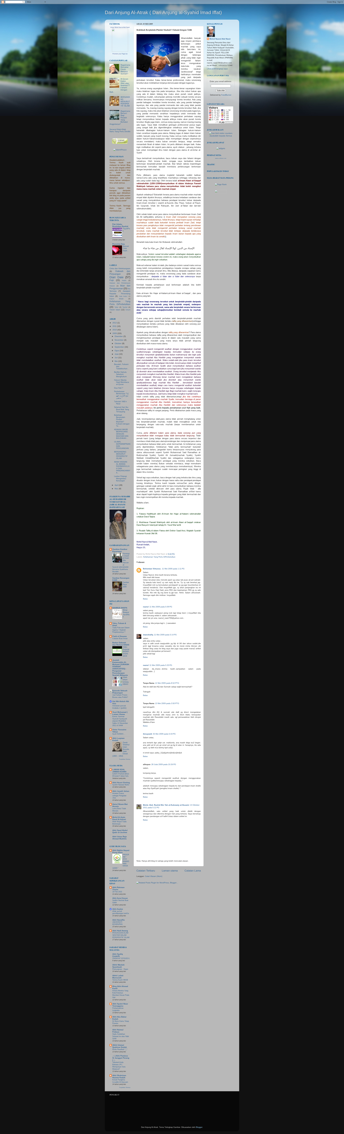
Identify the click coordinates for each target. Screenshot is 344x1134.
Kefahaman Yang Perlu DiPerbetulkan (159, 557)
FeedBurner (226, 95)
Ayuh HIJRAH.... (118, 734)
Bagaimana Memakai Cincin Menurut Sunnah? (125, 69)
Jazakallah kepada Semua (220, 136)
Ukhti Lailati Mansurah (117, 977)
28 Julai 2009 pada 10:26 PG (163, 764)
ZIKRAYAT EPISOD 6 (120, 958)
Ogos (117, 351)
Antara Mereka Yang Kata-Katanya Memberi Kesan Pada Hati (120, 994)
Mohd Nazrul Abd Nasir (220, 39)
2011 (114, 326)
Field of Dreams (119, 636)
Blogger (199, 1127)
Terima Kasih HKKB (120, 980)
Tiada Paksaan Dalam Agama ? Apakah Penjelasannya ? (121, 630)
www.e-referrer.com (220, 158)
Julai (117, 354)
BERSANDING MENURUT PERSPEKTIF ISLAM (125, 101)
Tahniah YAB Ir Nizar (120, 403)
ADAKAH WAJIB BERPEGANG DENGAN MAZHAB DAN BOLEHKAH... (121, 433)
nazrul (146, 607)
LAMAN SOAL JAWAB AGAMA (119, 771)
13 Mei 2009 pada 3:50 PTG (167, 703)
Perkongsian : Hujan (120, 969)
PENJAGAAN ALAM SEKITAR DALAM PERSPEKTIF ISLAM (120, 935)
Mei (116, 361)
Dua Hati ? (118, 388)
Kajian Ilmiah (116, 299)
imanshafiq (148, 635)
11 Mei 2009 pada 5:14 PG (165, 635)
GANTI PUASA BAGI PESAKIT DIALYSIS (120, 775)
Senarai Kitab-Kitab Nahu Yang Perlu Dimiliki (120, 130)
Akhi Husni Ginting (121, 783)
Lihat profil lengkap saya (217, 69)
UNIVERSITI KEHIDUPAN (117, 923)
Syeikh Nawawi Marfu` (121, 785)
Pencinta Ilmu (118, 244)
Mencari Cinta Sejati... (126, 248)
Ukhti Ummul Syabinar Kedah (119, 1046)
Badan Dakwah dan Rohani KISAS (120, 644)
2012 (114, 323)
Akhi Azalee (117, 909)
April (117, 485)
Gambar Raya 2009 (126, 584)
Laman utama (170, 870)
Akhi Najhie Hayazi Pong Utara (120, 851)
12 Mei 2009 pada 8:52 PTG (167, 683)
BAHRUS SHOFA (119, 608)
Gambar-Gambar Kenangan (119, 550)
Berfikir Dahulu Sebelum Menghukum (120, 374)
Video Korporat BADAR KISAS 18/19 (126, 651)
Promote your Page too (120, 54)
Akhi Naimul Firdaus (117, 1031)
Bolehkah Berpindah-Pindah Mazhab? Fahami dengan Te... (122, 420)
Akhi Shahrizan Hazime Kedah (119, 1076)
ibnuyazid (147, 734)
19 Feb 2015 (117, 892)
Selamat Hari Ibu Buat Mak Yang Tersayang (121, 409)
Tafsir (116, 307)
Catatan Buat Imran (120, 638)
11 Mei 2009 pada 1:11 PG (173, 569)
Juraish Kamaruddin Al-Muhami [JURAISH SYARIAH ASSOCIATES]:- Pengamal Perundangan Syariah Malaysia (120, 667)
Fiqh (112, 280)
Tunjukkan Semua (124, 759)
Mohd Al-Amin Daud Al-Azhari (119, 818)
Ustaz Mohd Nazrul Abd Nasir (120, 27)
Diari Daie (116, 277)
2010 (114, 330)
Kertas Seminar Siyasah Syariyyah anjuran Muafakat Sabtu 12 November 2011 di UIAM (120, 720)
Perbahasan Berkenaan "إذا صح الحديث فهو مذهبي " (121, 394)
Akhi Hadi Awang (120, 931)
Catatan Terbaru (145, 870)
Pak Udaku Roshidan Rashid (120, 225)
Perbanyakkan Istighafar (117, 1009)
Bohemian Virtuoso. (152, 569)
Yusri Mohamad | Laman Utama (120, 713)
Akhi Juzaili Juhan (120, 791)
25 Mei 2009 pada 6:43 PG (164, 734)
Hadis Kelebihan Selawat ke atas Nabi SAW (120, 1036)
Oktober (118, 343)
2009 (114, 333)
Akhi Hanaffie (118, 920)
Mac (117, 489)
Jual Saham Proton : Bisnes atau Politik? (120, 696)
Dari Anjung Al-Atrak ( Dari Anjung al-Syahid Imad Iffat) (163, 12)
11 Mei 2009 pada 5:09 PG (160, 607)
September (120, 347)
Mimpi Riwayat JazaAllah (126, 613)
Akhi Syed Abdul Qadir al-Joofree (120, 831)
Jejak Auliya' (123, 296)
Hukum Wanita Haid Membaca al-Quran (121, 382)
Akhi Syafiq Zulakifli (117, 955)
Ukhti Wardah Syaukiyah (118, 966)
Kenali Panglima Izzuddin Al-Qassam (120, 1081)
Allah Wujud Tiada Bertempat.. (119, 823)
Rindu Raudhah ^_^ (119, 1049)
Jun (116, 358)
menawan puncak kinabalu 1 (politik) (119, 707)
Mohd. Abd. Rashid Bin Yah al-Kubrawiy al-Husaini (166, 805)
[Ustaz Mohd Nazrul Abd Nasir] (120, 51)
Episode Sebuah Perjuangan (119, 692)
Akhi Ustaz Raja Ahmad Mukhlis (119, 838)
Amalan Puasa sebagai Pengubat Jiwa (119, 795)
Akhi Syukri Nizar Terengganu (120, 1005)
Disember (119, 336)
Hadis (124, 280)
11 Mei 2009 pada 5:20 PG (160, 665)
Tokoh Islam (115, 310)
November (119, 340)
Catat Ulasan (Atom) (153, 876)
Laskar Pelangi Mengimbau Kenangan (120, 478)
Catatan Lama (192, 870)
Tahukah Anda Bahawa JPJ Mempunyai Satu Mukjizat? (119, 1065)
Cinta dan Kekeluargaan (120, 268)
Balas (145, 599)
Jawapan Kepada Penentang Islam (120, 293)
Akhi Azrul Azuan (120, 898)
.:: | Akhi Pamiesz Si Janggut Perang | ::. (120, 1058)
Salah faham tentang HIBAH (125, 680)
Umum (128, 310)
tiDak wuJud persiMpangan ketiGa (120, 912)
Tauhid (124, 307)
